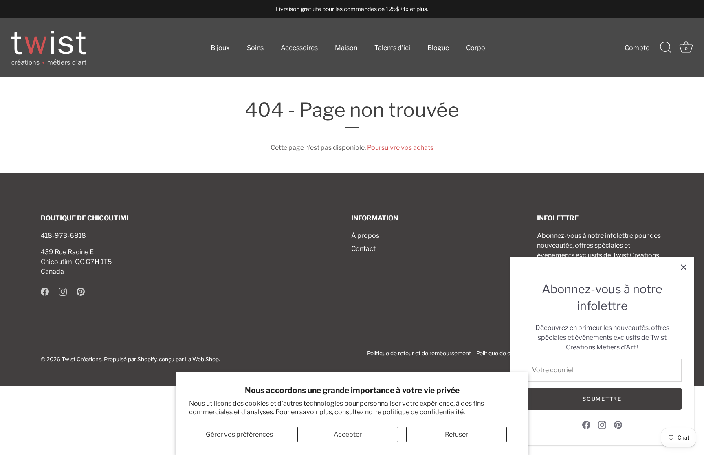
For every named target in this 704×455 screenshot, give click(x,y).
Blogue (438, 48)
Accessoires (299, 48)
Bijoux (220, 48)
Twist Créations (81, 359)
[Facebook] (586, 424)
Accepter (348, 434)
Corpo (475, 48)
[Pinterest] (618, 424)
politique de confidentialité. (424, 412)
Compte (637, 48)
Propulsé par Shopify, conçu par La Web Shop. (162, 359)
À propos (365, 236)
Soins (255, 48)
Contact (363, 249)
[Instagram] (602, 424)
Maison (346, 48)
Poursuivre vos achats (400, 148)
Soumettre (602, 399)
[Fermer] (684, 267)
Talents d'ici (392, 48)
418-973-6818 (63, 236)
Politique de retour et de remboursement (419, 353)
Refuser (456, 434)
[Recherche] (666, 48)
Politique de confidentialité (509, 353)
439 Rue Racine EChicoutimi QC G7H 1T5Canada (76, 261)
